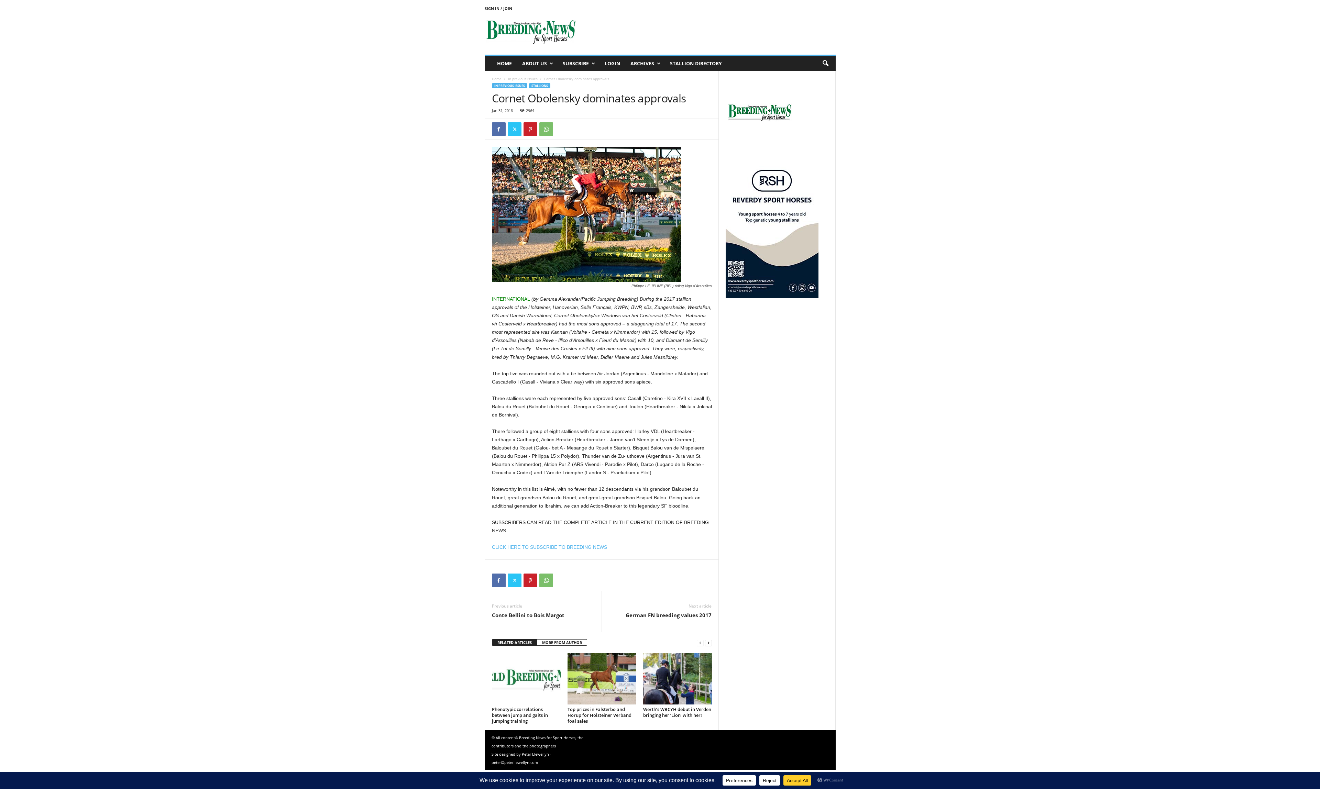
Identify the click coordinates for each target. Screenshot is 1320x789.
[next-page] (708, 642)
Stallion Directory (696, 63)
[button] (825, 63)
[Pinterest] (530, 129)
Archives (642, 63)
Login (612, 63)
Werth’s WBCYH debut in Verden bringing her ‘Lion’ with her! (677, 712)
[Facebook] (499, 129)
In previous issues (523, 78)
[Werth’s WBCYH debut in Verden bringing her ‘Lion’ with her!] (677, 678)
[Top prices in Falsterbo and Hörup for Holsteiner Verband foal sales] (602, 678)
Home (504, 63)
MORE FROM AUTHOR (562, 642)
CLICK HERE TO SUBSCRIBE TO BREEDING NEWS (549, 547)
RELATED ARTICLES (514, 642)
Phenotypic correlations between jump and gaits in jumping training (520, 715)
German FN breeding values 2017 (669, 615)
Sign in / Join (498, 8)
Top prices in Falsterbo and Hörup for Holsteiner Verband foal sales (599, 715)
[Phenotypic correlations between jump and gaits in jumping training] (526, 678)
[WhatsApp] (546, 129)
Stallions (539, 86)
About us (534, 63)
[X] (514, 129)
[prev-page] (700, 642)
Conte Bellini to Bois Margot (528, 615)
